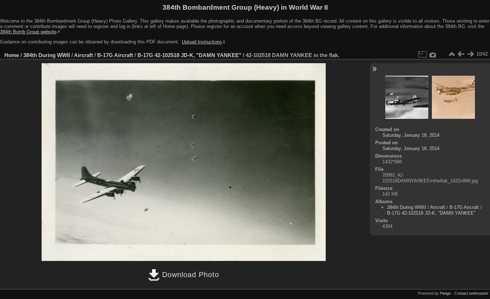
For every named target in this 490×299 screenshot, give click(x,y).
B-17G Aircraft (115, 55)
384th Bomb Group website (28, 31)
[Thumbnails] (451, 54)
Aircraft (83, 55)
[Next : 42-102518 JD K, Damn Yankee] (470, 54)
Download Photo (189, 275)
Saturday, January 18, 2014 (410, 135)
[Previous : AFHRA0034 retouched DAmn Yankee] (461, 54)
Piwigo (445, 293)
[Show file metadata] (433, 54)
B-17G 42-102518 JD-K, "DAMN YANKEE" (189, 55)
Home (11, 55)
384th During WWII (46, 55)
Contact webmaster (471, 293)
